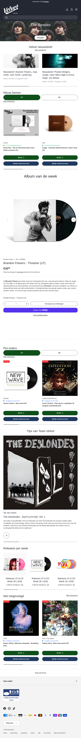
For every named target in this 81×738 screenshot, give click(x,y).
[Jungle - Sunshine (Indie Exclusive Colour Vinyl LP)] (60, 122)
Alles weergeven (40, 50)
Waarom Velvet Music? (60, 733)
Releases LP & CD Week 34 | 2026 (66, 580)
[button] (71, 9)
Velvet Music (10, 729)
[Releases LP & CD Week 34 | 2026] (66, 564)
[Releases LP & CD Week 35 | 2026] (40, 564)
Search (5, 733)
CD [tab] (59, 97)
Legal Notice (24, 733)
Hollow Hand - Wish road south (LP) (55, 643)
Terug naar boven (40, 673)
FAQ (39, 733)
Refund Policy (14, 733)
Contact (33, 733)
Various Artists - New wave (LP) (15, 403)
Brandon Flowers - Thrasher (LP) (24, 263)
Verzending (20, 272)
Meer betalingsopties (40, 315)
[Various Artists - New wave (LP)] (21, 378)
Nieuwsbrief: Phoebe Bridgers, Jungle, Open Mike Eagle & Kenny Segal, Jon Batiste (58, 75)
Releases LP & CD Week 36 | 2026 (14, 580)
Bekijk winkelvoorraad (21, 163)
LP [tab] (22, 97)
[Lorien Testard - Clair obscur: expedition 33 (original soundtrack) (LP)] (60, 378)
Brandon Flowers (8, 259)
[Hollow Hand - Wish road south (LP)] (60, 618)
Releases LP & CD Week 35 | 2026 (40, 580)
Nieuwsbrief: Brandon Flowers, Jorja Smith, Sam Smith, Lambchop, (20, 73)
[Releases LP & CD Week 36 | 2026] (14, 564)
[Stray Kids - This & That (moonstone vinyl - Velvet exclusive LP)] (21, 122)
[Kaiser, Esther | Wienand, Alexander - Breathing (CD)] (21, 618)
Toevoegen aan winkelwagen (54, 304)
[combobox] (40, 17)
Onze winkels (47, 733)
